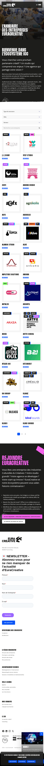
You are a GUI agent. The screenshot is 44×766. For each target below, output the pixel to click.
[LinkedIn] (6, 731)
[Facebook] (3, 731)
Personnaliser (31, 761)
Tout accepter (13, 761)
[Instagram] (9, 731)
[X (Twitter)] (13, 731)
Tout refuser (22, 761)
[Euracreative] (9, 5)
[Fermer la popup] (41, 734)
